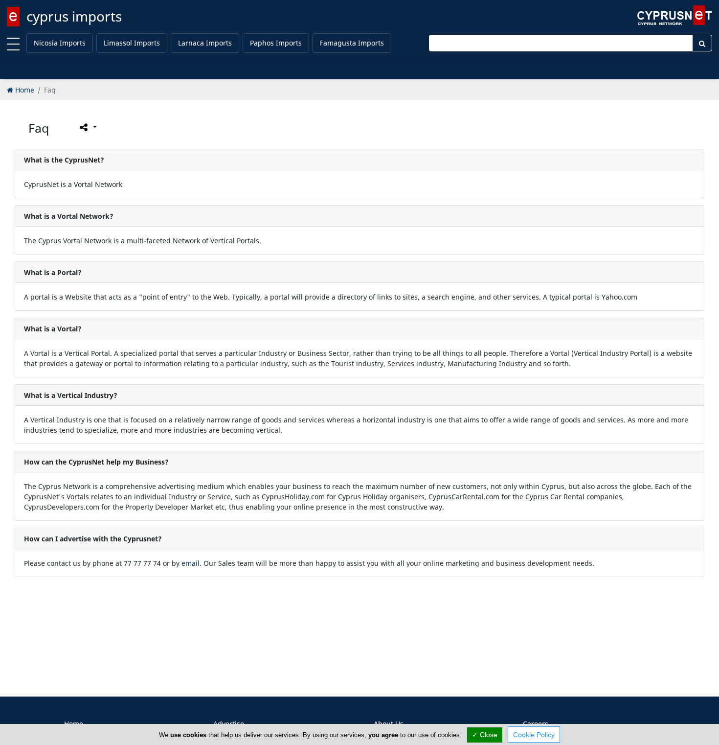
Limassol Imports (132, 43)
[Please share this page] (87, 127)
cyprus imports (74, 16)
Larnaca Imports (205, 43)
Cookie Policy (534, 735)
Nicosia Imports (60, 43)
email (190, 563)
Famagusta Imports (352, 43)
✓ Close (484, 735)
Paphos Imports (276, 43)
